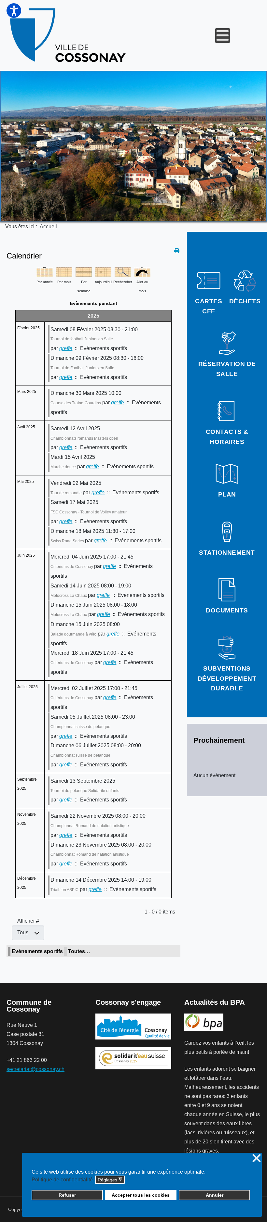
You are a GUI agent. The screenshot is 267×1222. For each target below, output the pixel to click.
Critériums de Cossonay (72, 566)
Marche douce (63, 467)
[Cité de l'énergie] (133, 1026)
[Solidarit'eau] (133, 1058)
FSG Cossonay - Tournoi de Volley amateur (88, 512)
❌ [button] (256, 1158)
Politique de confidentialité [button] (62, 1179)
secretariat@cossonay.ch (35, 1069)
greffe (65, 348)
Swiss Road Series (67, 541)
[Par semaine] (84, 271)
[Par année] (44, 271)
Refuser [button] (67, 1195)
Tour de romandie (66, 493)
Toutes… (79, 951)
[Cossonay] (69, 35)
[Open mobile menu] (222, 35)
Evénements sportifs (37, 951)
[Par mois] (64, 271)
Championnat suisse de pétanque (80, 726)
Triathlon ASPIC (64, 890)
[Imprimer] (177, 251)
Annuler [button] (214, 1195)
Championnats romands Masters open (84, 438)
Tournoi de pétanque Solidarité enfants (84, 790)
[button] (14, 10)
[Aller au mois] (142, 271)
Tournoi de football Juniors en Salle (81, 339)
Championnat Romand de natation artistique (89, 826)
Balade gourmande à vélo (73, 634)
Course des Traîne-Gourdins (75, 403)
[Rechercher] (123, 271)
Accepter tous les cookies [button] (141, 1195)
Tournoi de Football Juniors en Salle (82, 368)
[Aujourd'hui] (103, 271)
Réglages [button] (110, 1180)
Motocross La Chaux (69, 595)
